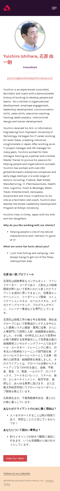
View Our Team (15, 458)
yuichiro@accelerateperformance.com (30, 78)
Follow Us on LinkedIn (17, 473)
